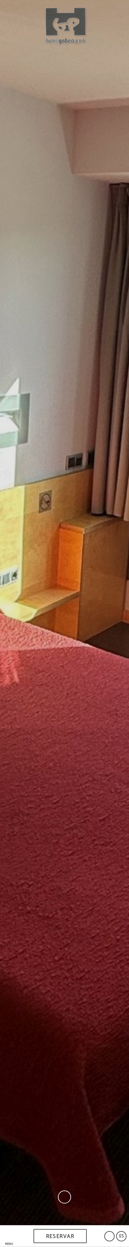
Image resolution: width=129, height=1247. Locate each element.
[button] (9, 1236)
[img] (64, 612)
